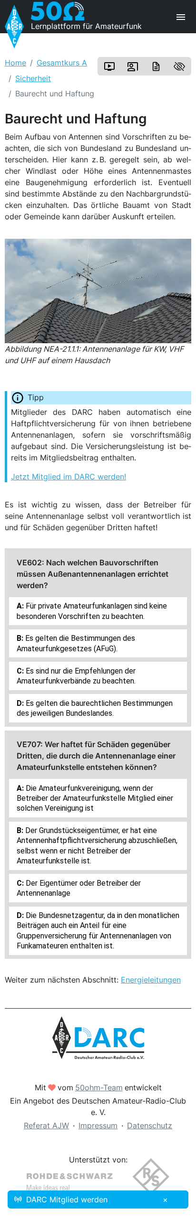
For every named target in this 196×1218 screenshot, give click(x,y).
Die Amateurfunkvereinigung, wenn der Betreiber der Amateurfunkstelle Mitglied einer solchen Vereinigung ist (95, 798)
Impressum (98, 1125)
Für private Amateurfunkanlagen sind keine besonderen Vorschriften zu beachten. (92, 610)
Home (15, 62)
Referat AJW (46, 1125)
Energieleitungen (151, 979)
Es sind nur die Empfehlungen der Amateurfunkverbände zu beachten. (76, 675)
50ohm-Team (99, 1087)
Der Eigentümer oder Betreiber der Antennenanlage (79, 888)
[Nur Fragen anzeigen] (179, 66)
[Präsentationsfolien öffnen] (133, 66)
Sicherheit (33, 78)
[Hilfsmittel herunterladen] (156, 66)
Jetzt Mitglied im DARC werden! (68, 476)
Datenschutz (149, 1125)
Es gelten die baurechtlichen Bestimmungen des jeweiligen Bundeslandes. (95, 708)
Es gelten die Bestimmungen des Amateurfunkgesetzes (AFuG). (76, 643)
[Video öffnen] (109, 66)
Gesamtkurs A (62, 62)
